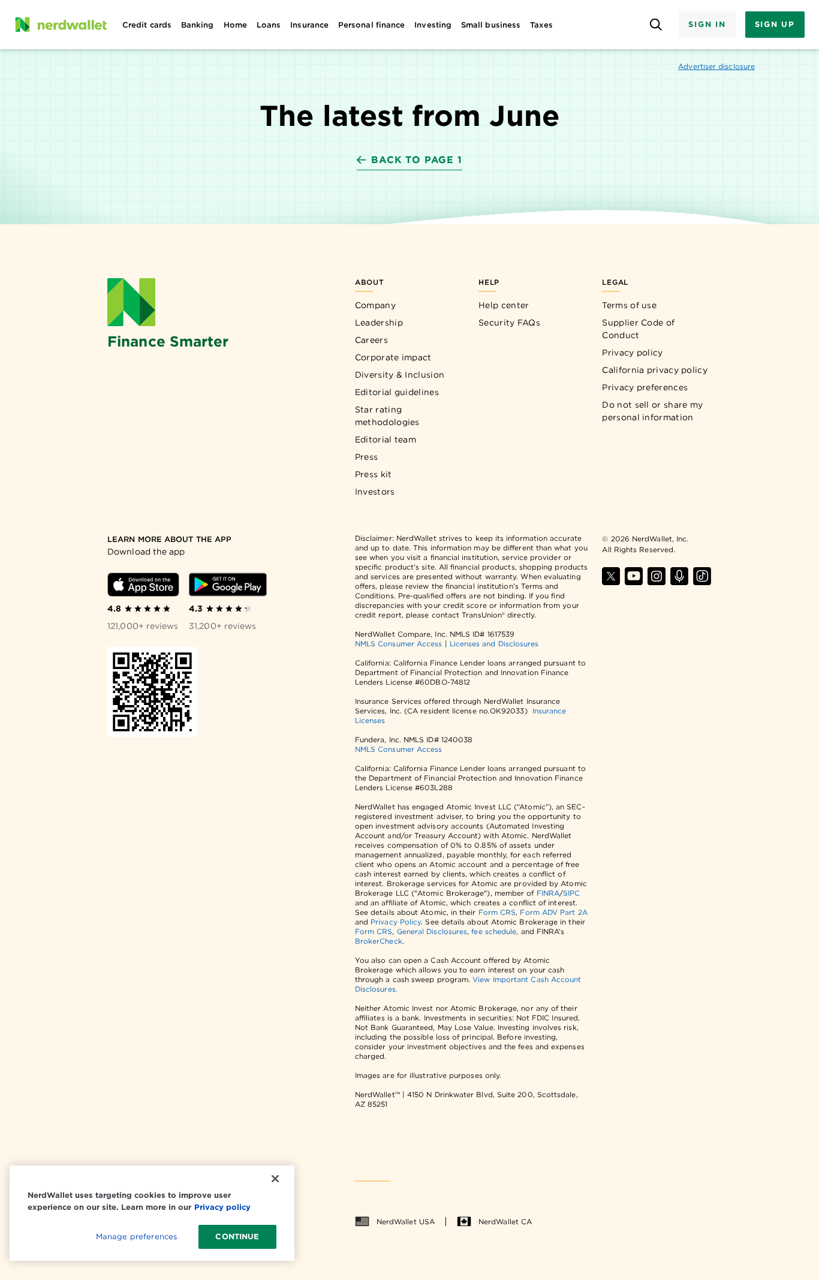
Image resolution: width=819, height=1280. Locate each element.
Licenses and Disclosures (494, 643)
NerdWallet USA (406, 1221)
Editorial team (385, 439)
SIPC (571, 893)
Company (375, 305)
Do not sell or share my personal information (652, 411)
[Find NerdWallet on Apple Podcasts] (679, 576)
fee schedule (493, 931)
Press (366, 457)
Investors (375, 491)
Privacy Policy (396, 921)
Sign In (706, 24)
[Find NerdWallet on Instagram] (657, 576)
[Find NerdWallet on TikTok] (702, 576)
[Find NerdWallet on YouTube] (634, 576)
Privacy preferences (645, 387)
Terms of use (629, 305)
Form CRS (497, 912)
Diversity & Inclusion (399, 375)
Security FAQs (509, 322)
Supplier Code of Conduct (638, 329)
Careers (371, 340)
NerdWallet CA (505, 1221)
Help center (503, 305)
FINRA (548, 893)
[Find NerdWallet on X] (611, 576)
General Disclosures (432, 931)
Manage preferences (136, 1236)
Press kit (373, 474)
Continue (237, 1236)
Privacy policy (632, 352)
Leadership (379, 322)
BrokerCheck (378, 940)
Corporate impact (393, 357)
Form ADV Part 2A (553, 912)
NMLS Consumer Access (398, 643)
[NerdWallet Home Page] (60, 25)
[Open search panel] (655, 24)
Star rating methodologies (387, 416)
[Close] (275, 1178)
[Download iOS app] (143, 585)
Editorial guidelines (397, 392)
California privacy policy (654, 370)
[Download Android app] (228, 585)
